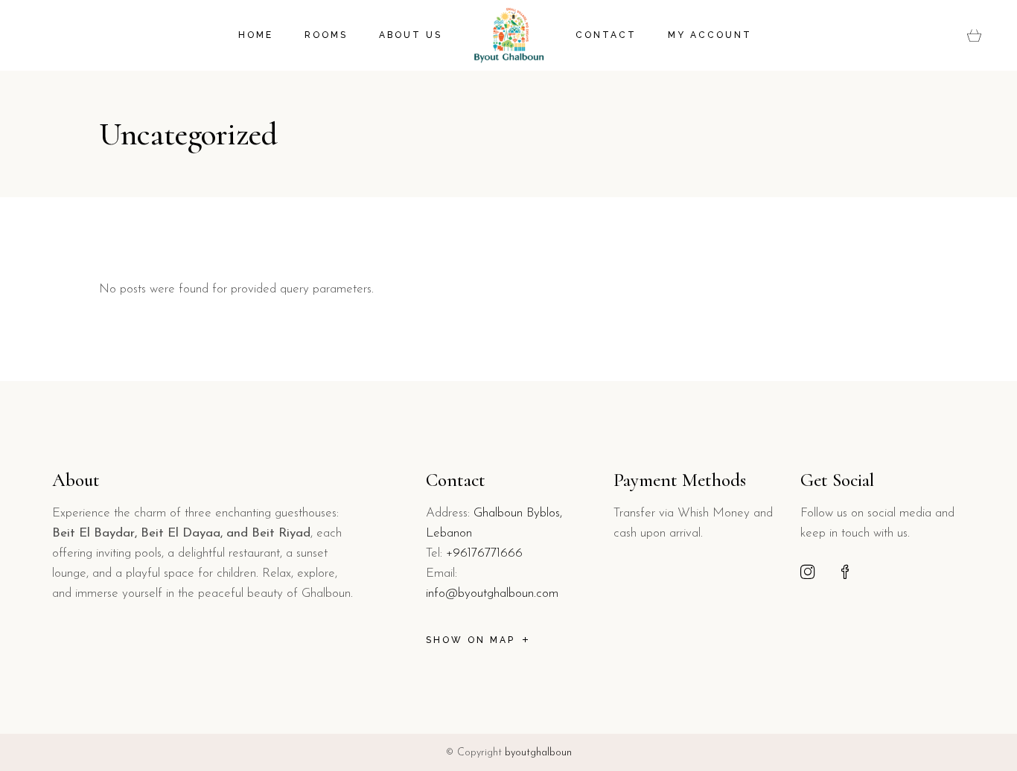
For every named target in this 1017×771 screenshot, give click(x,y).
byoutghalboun (538, 752)
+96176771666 (484, 553)
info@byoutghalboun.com (492, 593)
